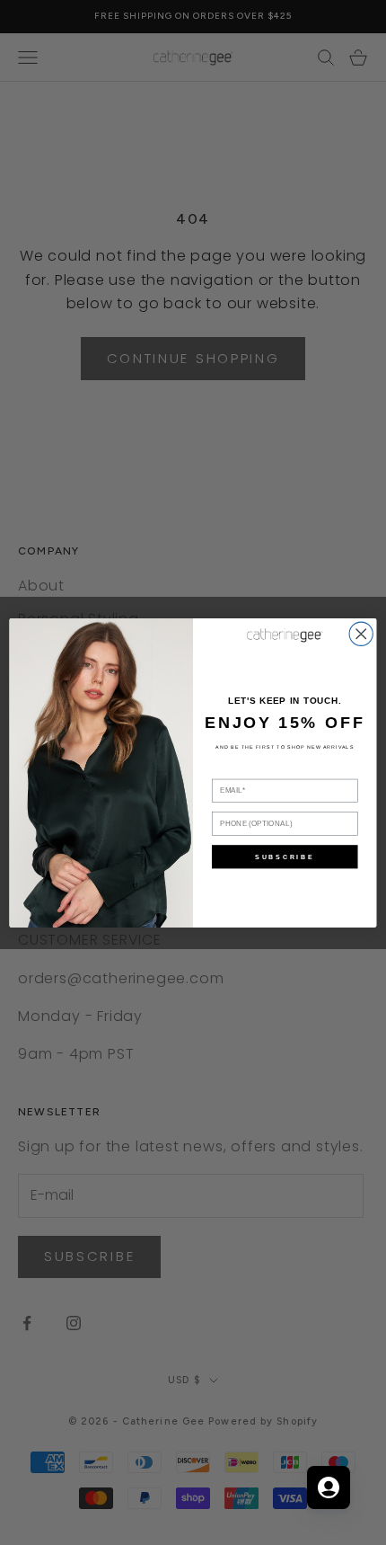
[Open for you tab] (328, 1487)
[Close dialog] (361, 633)
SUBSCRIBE (284, 856)
